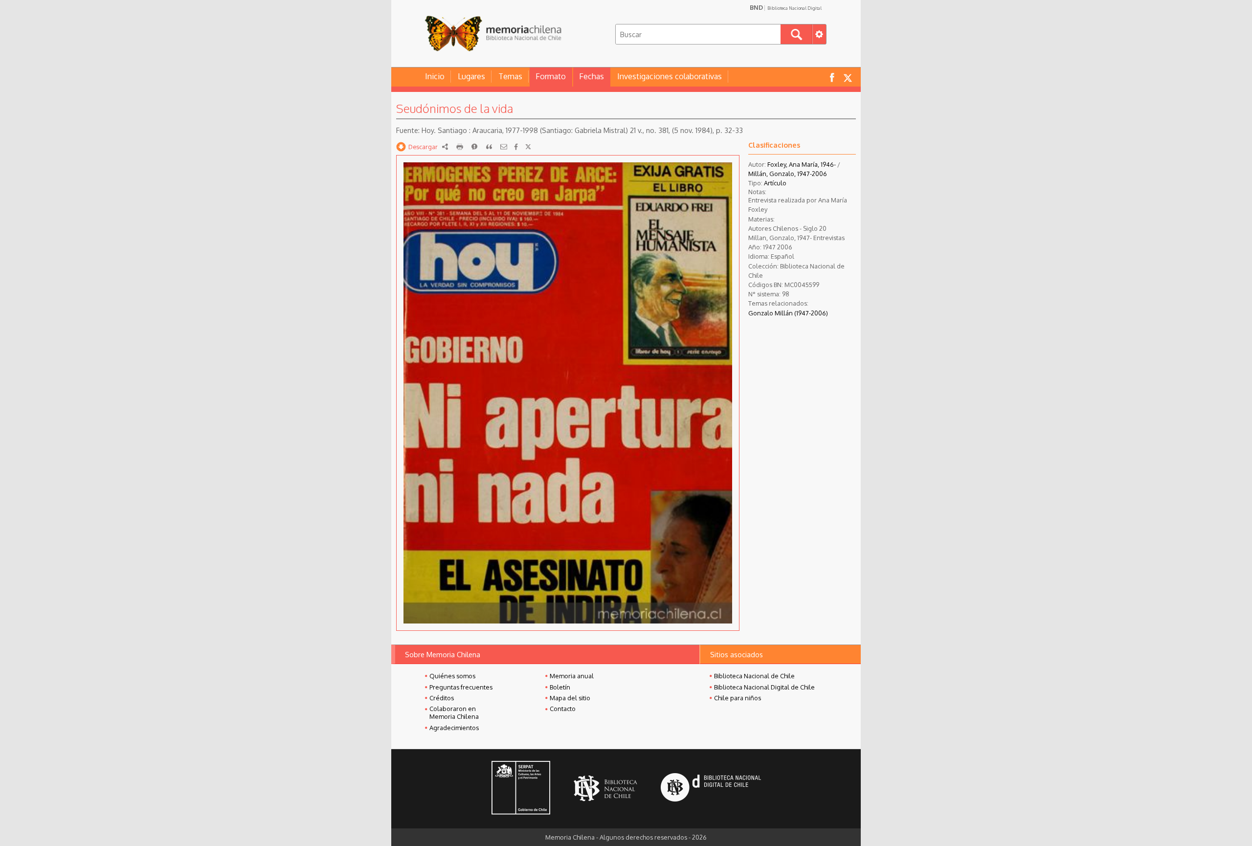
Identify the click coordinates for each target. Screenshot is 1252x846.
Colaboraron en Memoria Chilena (454, 712)
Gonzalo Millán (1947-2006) (788, 313)
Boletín (560, 687)
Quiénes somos (452, 676)
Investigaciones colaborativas (669, 76)
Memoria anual (572, 676)
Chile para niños (737, 698)
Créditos (441, 698)
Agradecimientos (454, 728)
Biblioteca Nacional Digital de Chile (764, 687)
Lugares (471, 76)
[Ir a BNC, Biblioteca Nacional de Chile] (605, 789)
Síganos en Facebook (832, 77)
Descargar (423, 147)
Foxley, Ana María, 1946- (801, 164)
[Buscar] (796, 34)
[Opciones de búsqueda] (819, 34)
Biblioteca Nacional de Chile (754, 676)
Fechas (591, 76)
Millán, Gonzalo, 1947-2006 (787, 174)
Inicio (435, 76)
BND (786, 7)
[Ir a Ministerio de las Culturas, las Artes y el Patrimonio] (521, 788)
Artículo (775, 183)
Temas (510, 76)
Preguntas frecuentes (460, 687)
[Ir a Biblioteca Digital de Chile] (711, 789)
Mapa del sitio (570, 698)
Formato (551, 76)
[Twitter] (528, 147)
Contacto (563, 708)
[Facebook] (516, 147)
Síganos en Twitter (847, 77)
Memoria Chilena (493, 33)
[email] (504, 147)
